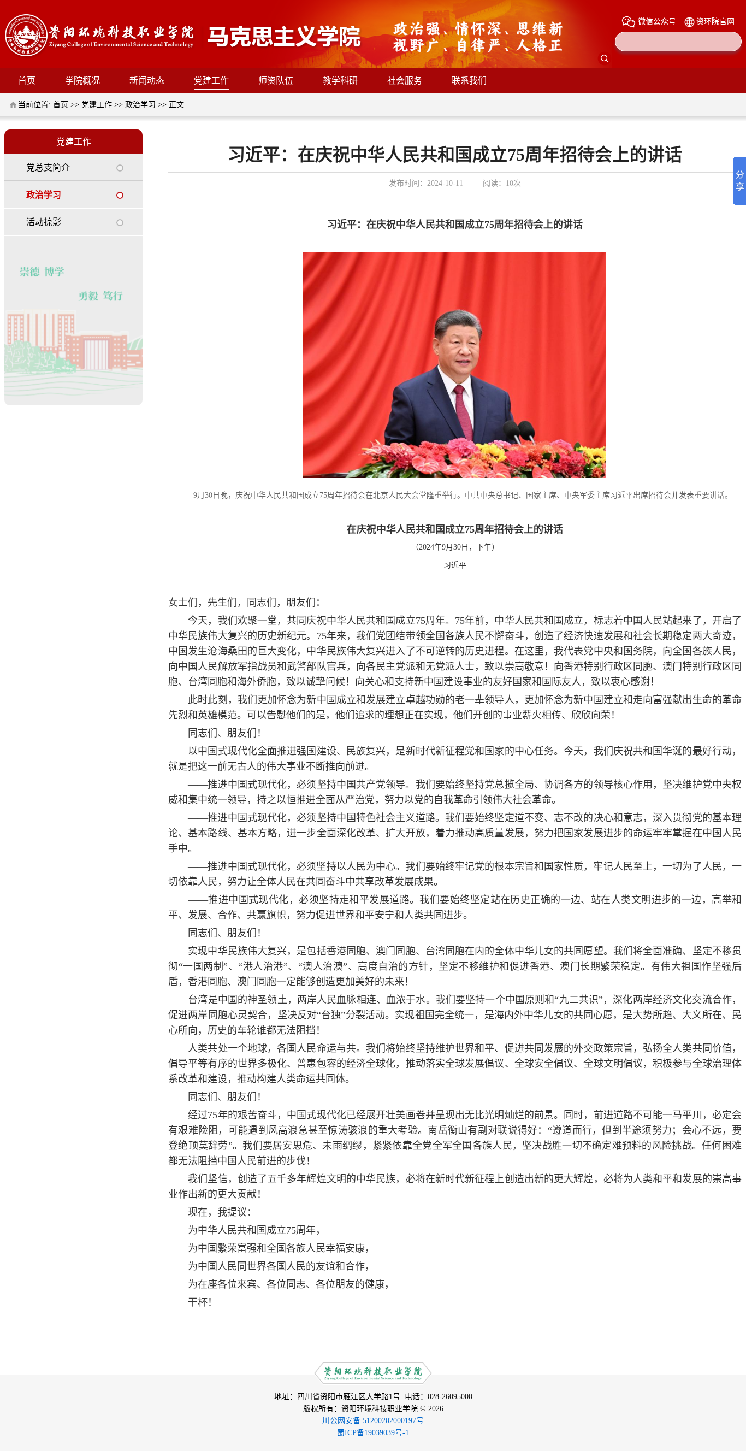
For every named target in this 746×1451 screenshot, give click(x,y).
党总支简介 (48, 167)
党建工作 (211, 80)
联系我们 (469, 80)
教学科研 (340, 80)
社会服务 (404, 80)
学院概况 (82, 80)
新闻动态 (146, 80)
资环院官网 (715, 21)
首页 (26, 80)
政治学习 (140, 105)
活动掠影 (43, 222)
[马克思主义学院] (184, 56)
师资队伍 (275, 80)
